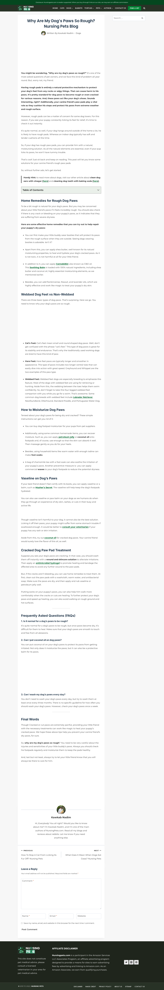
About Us (118, 986)
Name (26, 916)
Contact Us (120, 8)
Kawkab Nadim (61, 817)
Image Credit (90, 986)
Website (82, 916)
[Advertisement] (61, 55)
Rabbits (78, 8)
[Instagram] (131, 962)
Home (55, 8)
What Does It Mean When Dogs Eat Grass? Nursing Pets (83, 855)
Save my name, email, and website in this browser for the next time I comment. (59, 923)
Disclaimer (78, 986)
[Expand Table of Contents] (98, 190)
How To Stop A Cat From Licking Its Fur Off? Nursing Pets (38, 855)
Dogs (78, 33)
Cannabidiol (62, 264)
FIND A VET (134, 8)
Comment (28, 881)
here (45, 181)
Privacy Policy (105, 986)
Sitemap (128, 986)
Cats (62, 8)
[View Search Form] (144, 8)
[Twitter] (126, 962)
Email (53, 916)
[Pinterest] (136, 962)
